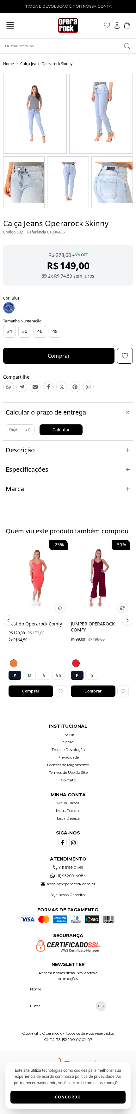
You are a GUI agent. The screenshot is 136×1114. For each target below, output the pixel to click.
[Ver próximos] (126, 620)
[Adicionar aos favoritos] (60, 691)
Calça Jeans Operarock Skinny (46, 63)
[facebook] (62, 843)
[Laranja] (14, 663)
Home (8, 63)
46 (39, 331)
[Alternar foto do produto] (60, 608)
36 (24, 331)
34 (9, 331)
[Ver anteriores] (9, 620)
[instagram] (73, 843)
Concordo (68, 1097)
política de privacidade (94, 1076)
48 (55, 331)
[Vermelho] (76, 663)
